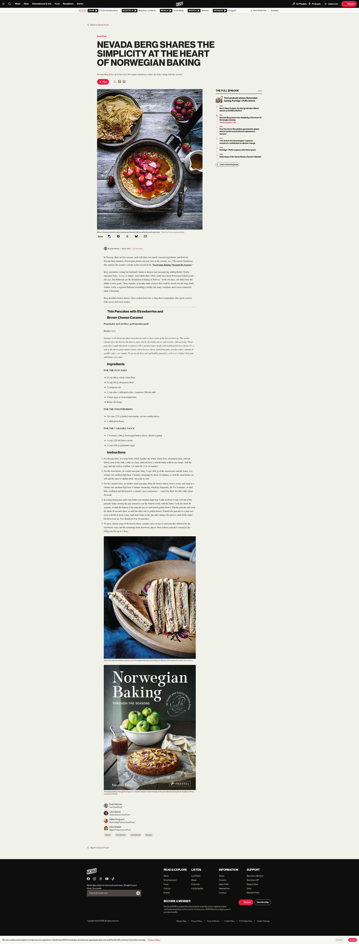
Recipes (149, 835)
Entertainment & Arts (41, 4)
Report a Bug (181, 921)
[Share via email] (145, 236)
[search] (10, 4)
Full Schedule (197, 888)
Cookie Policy (228, 921)
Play (105, 82)
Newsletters (68, 4)
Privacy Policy (195, 921)
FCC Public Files (244, 921)
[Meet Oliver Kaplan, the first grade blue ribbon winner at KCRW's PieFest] (217, 106)
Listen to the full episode (229, 165)
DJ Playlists (301, 4)
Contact (222, 892)
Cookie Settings (263, 921)
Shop (249, 888)
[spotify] (124, 82)
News (26, 4)
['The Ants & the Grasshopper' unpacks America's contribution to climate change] (217, 139)
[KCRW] (92, 873)
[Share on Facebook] (118, 236)
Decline (339, 940)
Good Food (101, 36)
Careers (222, 880)
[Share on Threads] (127, 236)
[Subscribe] (138, 893)
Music (17, 4)
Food (57, 4)
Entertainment (170, 880)
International (135, 835)
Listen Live (333, 4)
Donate (351, 4)
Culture (108, 835)
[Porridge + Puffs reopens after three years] (217, 148)
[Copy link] (109, 236)
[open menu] (4, 4)
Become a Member (255, 876)
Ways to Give (252, 884)
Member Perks (253, 892)
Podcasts (316, 4)
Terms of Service (211, 921)
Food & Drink (121, 835)
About (221, 876)
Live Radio (195, 876)
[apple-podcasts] (119, 82)
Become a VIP (253, 880)
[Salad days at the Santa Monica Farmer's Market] (217, 155)
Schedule (275, 11)
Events (80, 4)
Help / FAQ (223, 884)
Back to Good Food (99, 25)
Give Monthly (263, 902)
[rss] (115, 82)
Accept (352, 940)
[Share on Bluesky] (136, 236)
